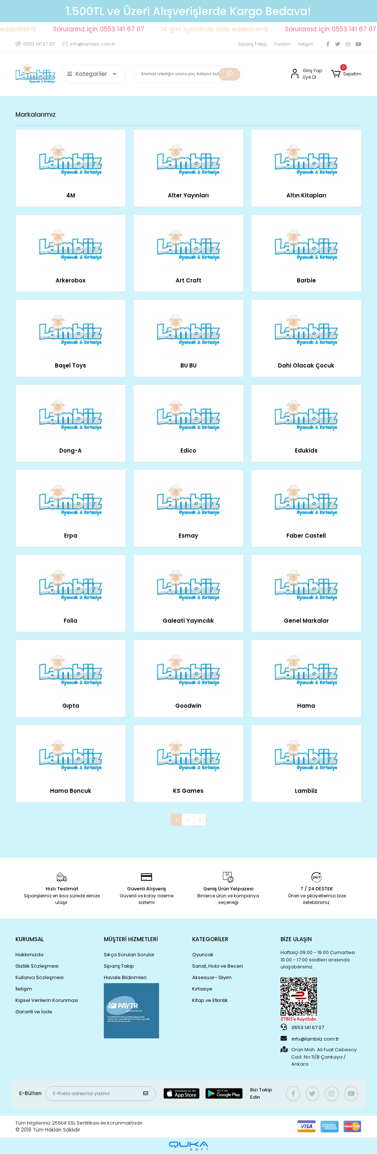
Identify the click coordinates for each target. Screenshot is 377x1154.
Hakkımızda (29, 954)
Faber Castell (306, 535)
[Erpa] (71, 497)
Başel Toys (70, 365)
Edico (188, 450)
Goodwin (188, 706)
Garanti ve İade (33, 1011)
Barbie (306, 280)
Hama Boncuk (70, 791)
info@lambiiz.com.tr (315, 1038)
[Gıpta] (71, 667)
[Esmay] (188, 497)
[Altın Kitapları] (306, 157)
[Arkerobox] (71, 242)
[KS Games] (188, 752)
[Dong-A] (71, 412)
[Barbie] (306, 242)
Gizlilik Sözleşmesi (37, 966)
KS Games (188, 791)
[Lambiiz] (306, 752)
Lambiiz (306, 791)
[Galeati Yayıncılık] (188, 582)
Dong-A (70, 450)
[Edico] (188, 412)
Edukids (306, 450)
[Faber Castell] (306, 497)
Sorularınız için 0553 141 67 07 (87, 29)
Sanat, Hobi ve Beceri (217, 966)
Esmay (188, 535)
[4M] (71, 157)
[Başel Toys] (71, 327)
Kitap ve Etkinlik (210, 1000)
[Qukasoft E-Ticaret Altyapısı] (188, 1146)
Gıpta (70, 706)
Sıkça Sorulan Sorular (129, 954)
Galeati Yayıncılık (188, 621)
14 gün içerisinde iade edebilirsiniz (203, 29)
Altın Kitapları (306, 195)
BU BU (188, 365)
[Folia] (71, 582)
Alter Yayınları (188, 195)
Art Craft (188, 280)
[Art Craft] (188, 242)
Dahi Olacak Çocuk (306, 365)
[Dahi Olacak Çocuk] (306, 327)
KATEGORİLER (210, 939)
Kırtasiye (202, 988)
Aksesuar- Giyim (212, 977)
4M (70, 195)
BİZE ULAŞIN (296, 939)
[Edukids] (306, 412)
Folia (70, 621)
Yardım (282, 44)
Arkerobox (70, 280)
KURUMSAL (29, 939)
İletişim (305, 44)
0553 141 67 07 (307, 1027)
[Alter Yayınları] (188, 157)
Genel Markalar (306, 621)
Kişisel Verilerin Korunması (46, 1000)
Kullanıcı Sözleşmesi (39, 977)
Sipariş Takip (252, 44)
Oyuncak (203, 954)
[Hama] (306, 667)
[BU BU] (188, 327)
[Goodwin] (188, 667)
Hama (306, 706)
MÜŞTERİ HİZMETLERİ (131, 939)
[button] (346, 74)
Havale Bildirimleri (125, 977)
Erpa (70, 535)
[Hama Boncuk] (71, 752)
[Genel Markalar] (306, 582)
